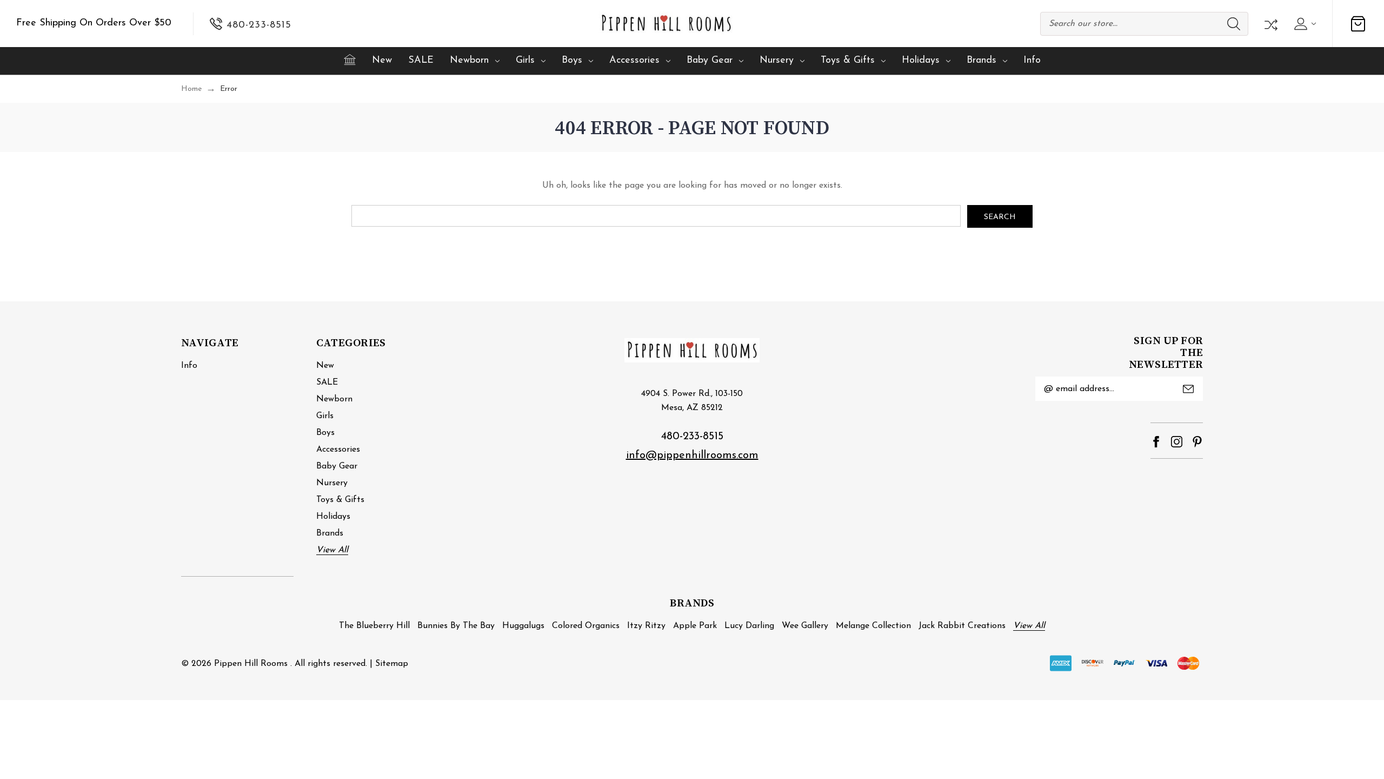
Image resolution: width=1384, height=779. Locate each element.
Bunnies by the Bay (456, 626)
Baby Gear (710, 60)
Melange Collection (873, 626)
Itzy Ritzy (646, 626)
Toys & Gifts (848, 60)
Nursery (777, 60)
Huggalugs (523, 626)
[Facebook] (1156, 441)
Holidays (921, 60)
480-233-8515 (692, 436)
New (382, 60)
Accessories (634, 60)
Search (1233, 23)
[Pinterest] (1197, 441)
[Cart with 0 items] (1358, 24)
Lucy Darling (749, 626)
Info (1032, 60)
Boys (572, 60)
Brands (981, 60)
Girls (525, 60)
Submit (1188, 389)
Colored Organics (586, 626)
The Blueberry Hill (374, 626)
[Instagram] (1176, 441)
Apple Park (695, 626)
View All (332, 550)
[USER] (1304, 23)
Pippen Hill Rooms (251, 663)
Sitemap (391, 663)
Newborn (469, 60)
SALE (421, 60)
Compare (1270, 23)
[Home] (350, 59)
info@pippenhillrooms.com (692, 455)
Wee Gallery (805, 626)
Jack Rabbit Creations (962, 626)
